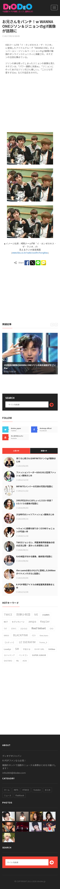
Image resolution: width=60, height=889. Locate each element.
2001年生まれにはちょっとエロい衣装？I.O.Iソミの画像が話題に (34, 502)
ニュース (7, 795)
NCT (6, 621)
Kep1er (45, 621)
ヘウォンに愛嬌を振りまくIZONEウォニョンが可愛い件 (35, 530)
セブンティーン (18, 621)
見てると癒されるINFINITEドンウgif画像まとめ (36, 460)
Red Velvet (38, 628)
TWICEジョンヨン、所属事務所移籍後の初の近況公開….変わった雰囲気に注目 (35, 544)
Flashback (20, 795)
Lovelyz (7, 649)
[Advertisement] (30, 102)
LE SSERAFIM (27, 642)
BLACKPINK (20, 635)
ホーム (7, 789)
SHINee (51, 649)
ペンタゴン (23, 655)
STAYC (13, 628)
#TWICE (25, 789)
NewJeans (44, 635)
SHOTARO (8, 660)
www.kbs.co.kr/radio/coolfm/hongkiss (30, 252)
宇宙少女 (26, 649)
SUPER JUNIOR (39, 655)
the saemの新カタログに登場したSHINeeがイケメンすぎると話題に (36, 572)
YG (17, 660)
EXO (51, 628)
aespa (32, 621)
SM (17, 649)
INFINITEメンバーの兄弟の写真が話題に (34, 486)
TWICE (8, 614)
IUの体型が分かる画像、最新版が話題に (34, 556)
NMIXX (6, 635)
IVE (36, 614)
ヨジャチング (9, 655)
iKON (25, 660)
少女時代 (46, 614)
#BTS (16, 789)
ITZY (34, 635)
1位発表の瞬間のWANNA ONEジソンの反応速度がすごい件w (30, 367)
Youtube (36, 789)
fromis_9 (43, 642)
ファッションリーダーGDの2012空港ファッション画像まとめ (36, 474)
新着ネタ (44, 451)
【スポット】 (9, 642)
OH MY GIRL (39, 649)
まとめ (47, 789)
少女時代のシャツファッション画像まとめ (35, 514)
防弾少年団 (23, 614)
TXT (5, 628)
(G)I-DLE (23, 628)
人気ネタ (16, 451)
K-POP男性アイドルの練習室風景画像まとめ (35, 586)
